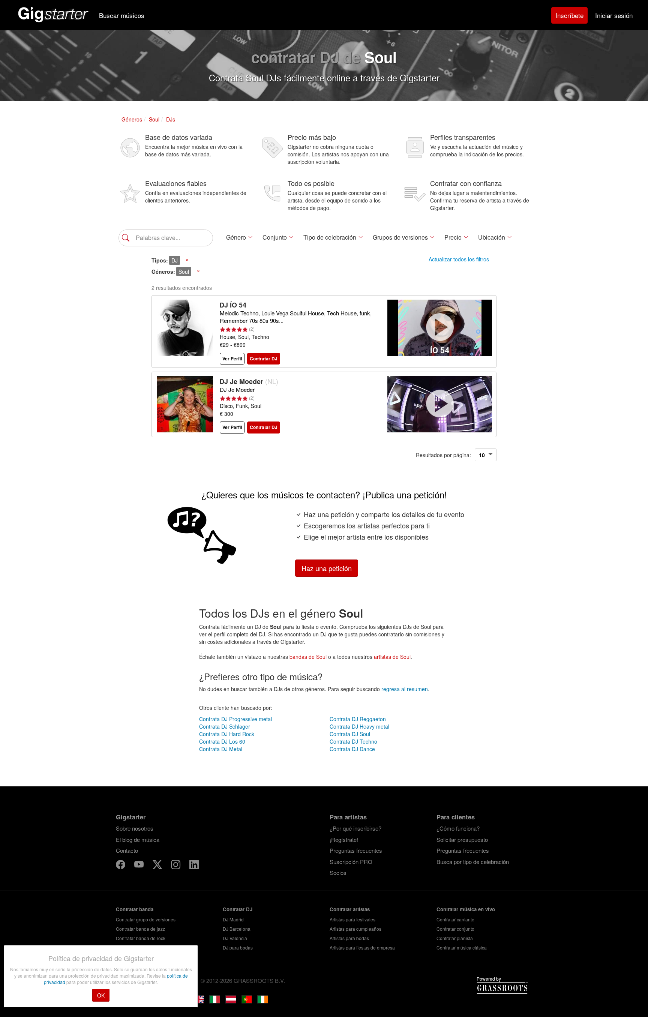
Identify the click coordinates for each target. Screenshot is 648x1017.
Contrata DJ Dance (352, 749)
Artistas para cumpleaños (355, 929)
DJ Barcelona (236, 929)
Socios (338, 872)
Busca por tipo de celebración (472, 862)
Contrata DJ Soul (350, 734)
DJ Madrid (233, 919)
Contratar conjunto (455, 929)
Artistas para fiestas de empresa (362, 947)
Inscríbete (569, 15)
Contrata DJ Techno (353, 741)
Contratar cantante (455, 919)
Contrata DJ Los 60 (222, 741)
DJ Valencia (235, 938)
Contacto (127, 850)
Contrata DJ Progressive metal (235, 719)
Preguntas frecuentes (356, 850)
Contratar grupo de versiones (146, 919)
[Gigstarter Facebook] (121, 866)
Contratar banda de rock (140, 938)
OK (101, 995)
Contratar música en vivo (465, 909)
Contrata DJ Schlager (224, 726)
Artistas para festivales (352, 919)
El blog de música (137, 839)
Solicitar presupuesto (462, 839)
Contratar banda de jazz (140, 929)
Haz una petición (327, 568)
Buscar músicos (121, 15)
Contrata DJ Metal (220, 749)
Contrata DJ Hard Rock (226, 734)
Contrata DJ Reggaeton (358, 719)
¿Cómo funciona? (458, 828)
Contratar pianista (454, 938)
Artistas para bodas (349, 938)
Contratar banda (134, 909)
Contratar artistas (350, 909)
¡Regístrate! (344, 839)
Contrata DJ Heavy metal (359, 726)
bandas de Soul (308, 656)
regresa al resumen (404, 689)
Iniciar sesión (614, 15)
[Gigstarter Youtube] (139, 866)
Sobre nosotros (134, 828)
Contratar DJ (237, 909)
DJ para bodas (238, 947)
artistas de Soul (392, 656)
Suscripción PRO (351, 862)
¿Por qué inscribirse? (355, 828)
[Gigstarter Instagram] (176, 866)
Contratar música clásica (461, 947)
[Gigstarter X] (158, 866)
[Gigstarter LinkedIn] (194, 866)
